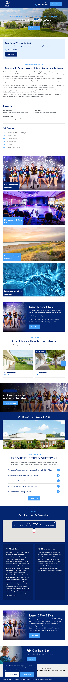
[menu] (64, 4)
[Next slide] (62, 434)
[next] (63, 363)
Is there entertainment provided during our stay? (23, 475)
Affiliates (62, 670)
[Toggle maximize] (63, 422)
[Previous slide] (5, 434)
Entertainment (11, 184)
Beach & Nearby (11, 255)
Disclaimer (55, 670)
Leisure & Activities (13, 291)
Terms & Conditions (45, 668)
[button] (34, 531)
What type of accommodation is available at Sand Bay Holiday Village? (30, 470)
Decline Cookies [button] (12, 674)
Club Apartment (42, 372)
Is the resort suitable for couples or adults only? (23, 486)
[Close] (54, 523)
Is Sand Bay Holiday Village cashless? (19, 491)
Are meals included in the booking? (19, 481)
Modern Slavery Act (44, 670)
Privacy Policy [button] (19, 670)
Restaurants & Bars (13, 220)
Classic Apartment (10, 372)
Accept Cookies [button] (27, 674)
